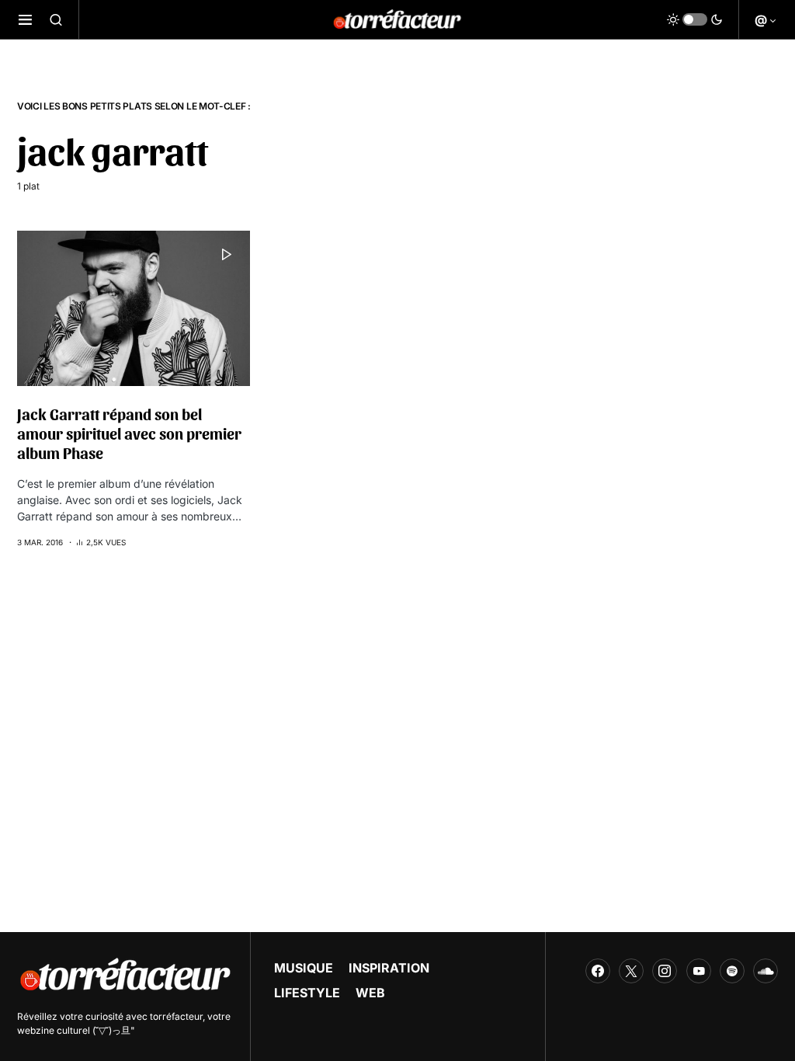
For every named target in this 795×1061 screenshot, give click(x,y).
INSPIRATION (389, 968)
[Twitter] (631, 970)
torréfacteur (176, 1016)
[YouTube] (698, 970)
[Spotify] (732, 970)
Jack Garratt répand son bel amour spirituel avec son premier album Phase (129, 433)
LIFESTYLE (307, 992)
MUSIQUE (303, 968)
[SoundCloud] (765, 970)
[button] (25, 19)
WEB (370, 992)
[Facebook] (597, 970)
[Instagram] (664, 970)
